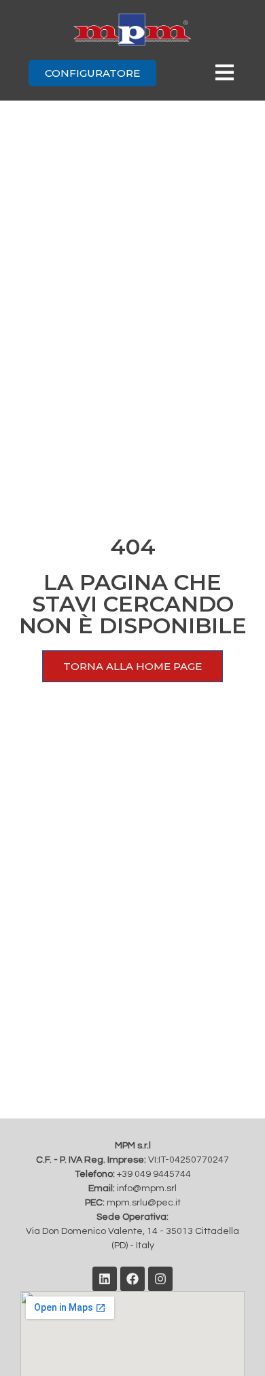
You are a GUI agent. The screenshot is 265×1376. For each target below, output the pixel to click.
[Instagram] (160, 1279)
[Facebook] (132, 1279)
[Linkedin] (104, 1279)
